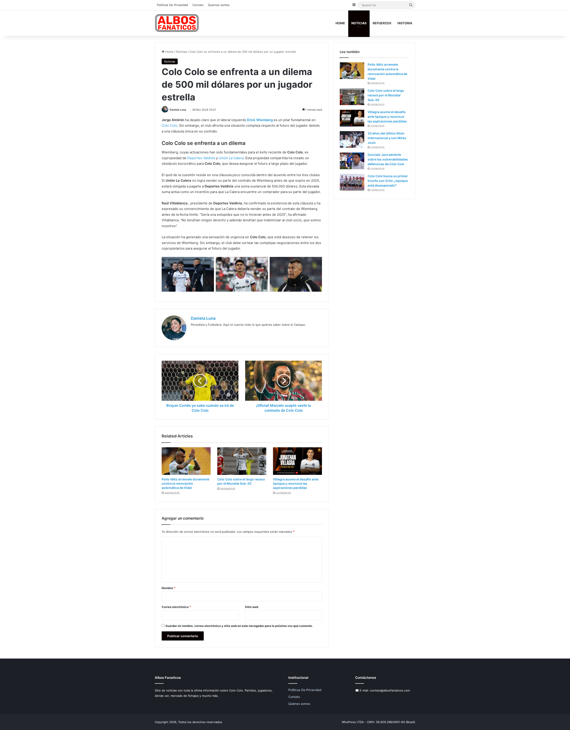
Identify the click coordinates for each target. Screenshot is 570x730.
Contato (198, 5)
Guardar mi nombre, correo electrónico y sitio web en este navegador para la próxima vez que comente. (239, 626)
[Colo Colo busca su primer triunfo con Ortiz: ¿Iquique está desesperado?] (352, 182)
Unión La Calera (231, 158)
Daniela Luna (178, 109)
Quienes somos (219, 5)
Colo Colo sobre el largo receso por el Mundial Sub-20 (386, 95)
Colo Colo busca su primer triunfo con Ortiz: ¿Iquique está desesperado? (388, 180)
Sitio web (251, 607)
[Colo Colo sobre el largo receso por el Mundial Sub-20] (241, 461)
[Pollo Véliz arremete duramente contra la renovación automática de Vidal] (186, 461)
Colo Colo (169, 125)
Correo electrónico (176, 607)
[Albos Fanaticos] (177, 23)
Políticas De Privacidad (172, 5)
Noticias (358, 23)
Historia (404, 23)
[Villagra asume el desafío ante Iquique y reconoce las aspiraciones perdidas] (297, 461)
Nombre (168, 588)
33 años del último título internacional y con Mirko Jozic (387, 137)
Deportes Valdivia (201, 158)
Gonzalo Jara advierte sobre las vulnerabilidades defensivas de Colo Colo (388, 159)
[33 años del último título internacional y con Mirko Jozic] (352, 139)
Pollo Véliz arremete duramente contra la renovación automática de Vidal (185, 483)
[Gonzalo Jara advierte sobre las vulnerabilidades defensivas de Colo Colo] (352, 161)
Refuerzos (382, 23)
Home (340, 23)
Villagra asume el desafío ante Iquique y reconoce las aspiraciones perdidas (295, 483)
